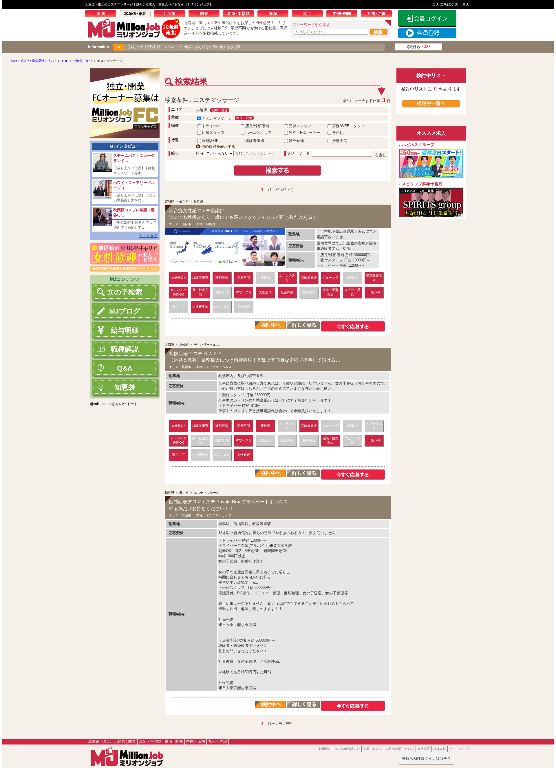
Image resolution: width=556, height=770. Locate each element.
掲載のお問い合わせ (399, 749)
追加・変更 (220, 110)
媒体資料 (439, 749)
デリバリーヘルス (206, 344)
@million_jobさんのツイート (114, 404)
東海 (274, 14)
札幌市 (184, 344)
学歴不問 (339, 141)
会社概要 (423, 749)
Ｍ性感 (198, 201)
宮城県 (169, 201)
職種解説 (125, 349)
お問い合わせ (372, 749)
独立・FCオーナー (304, 132)
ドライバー (211, 126)
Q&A (124, 368)
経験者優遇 (254, 141)
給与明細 (125, 330)
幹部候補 (296, 141)
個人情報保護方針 (347, 749)
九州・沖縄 (378, 14)
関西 (309, 14)
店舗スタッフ (213, 132)
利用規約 (325, 749)
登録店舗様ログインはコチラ (426, 758)
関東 (206, 14)
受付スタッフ (300, 126)
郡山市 (184, 492)
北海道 (169, 344)
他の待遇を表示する (217, 146)
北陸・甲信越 (240, 14)
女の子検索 (124, 292)
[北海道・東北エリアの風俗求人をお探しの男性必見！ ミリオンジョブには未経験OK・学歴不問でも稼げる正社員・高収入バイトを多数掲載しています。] (134, 36)
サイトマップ (458, 749)
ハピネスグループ (418, 144)
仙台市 (184, 201)
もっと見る (148, 236)
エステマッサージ (217, 118)
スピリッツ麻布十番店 (422, 183)
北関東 (171, 14)
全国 (102, 14)
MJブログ (124, 311)
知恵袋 (124, 387)
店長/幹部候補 (257, 126)
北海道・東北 (137, 14)
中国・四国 (343, 14)
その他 (337, 132)
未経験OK (210, 141)
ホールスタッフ (258, 132)
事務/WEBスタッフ (348, 126)
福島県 (169, 492)
